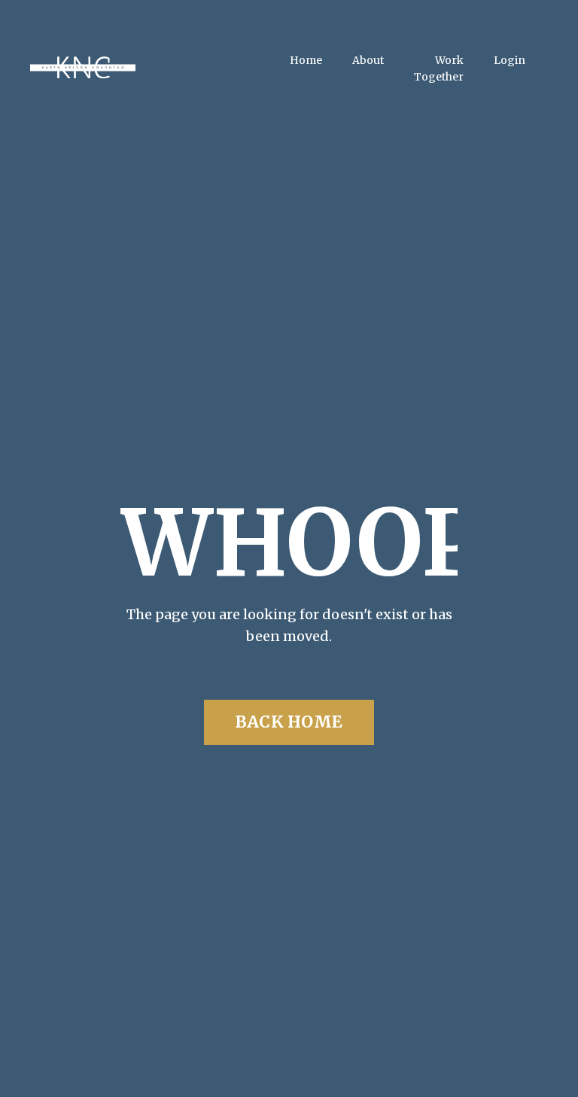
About (368, 60)
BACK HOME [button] (289, 722)
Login (509, 60)
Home (306, 60)
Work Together (439, 68)
